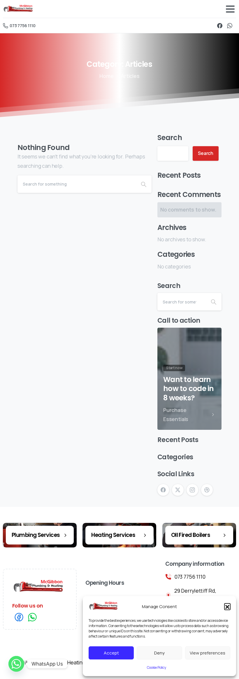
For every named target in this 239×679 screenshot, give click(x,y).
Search (169, 137)
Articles (130, 75)
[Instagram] (192, 490)
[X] (178, 490)
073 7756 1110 (23, 25)
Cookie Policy (156, 667)
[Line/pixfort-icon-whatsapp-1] (32, 617)
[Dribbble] (207, 490)
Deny (159, 653)
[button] (227, 606)
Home (106, 75)
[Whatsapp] (16, 664)
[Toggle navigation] (230, 9)
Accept (111, 653)
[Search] (144, 184)
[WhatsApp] (229, 25)
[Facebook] (219, 25)
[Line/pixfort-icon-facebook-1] (19, 617)
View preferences (207, 653)
